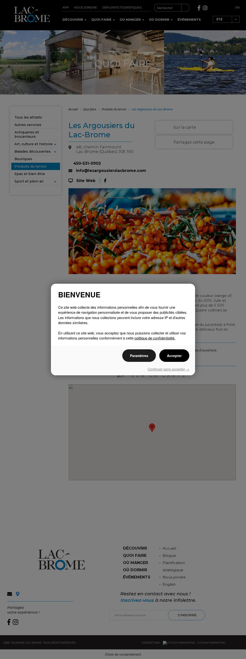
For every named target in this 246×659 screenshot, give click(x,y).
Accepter (174, 355)
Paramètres (139, 355)
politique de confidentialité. (155, 337)
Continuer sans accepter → (168, 369)
